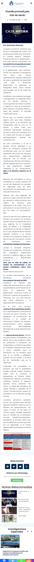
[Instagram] (26, 466)
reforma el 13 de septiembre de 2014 (16, 309)
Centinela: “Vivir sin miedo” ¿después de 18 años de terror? (24, 509)
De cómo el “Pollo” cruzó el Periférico (23, 500)
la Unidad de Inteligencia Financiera (16, 244)
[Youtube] (20, 466)
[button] (2, 3)
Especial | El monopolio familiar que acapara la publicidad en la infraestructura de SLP (15, 553)
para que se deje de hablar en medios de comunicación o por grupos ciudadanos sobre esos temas (17, 265)
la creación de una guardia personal (17, 64)
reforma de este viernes (15, 335)
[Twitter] (13, 466)
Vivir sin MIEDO (22, 515)
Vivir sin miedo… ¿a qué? (23, 492)
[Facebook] (7, 466)
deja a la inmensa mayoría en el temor (17, 172)
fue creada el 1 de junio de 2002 (15, 280)
